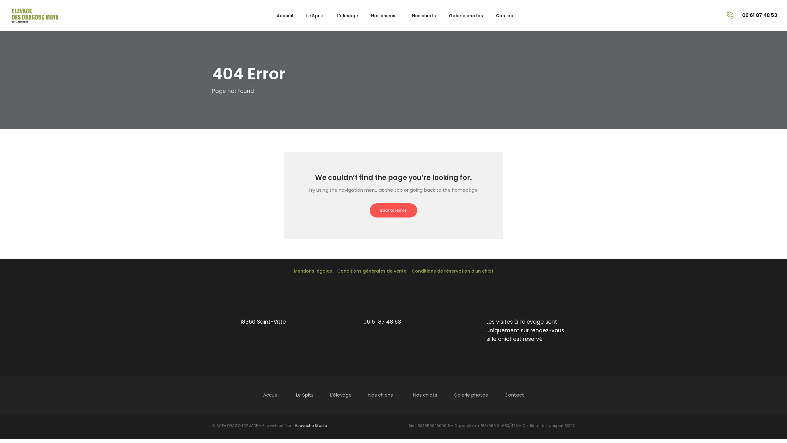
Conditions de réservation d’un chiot (452, 271)
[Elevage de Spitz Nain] (37, 15)
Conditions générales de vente (371, 271)
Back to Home (393, 210)
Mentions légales (313, 271)
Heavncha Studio (311, 425)
